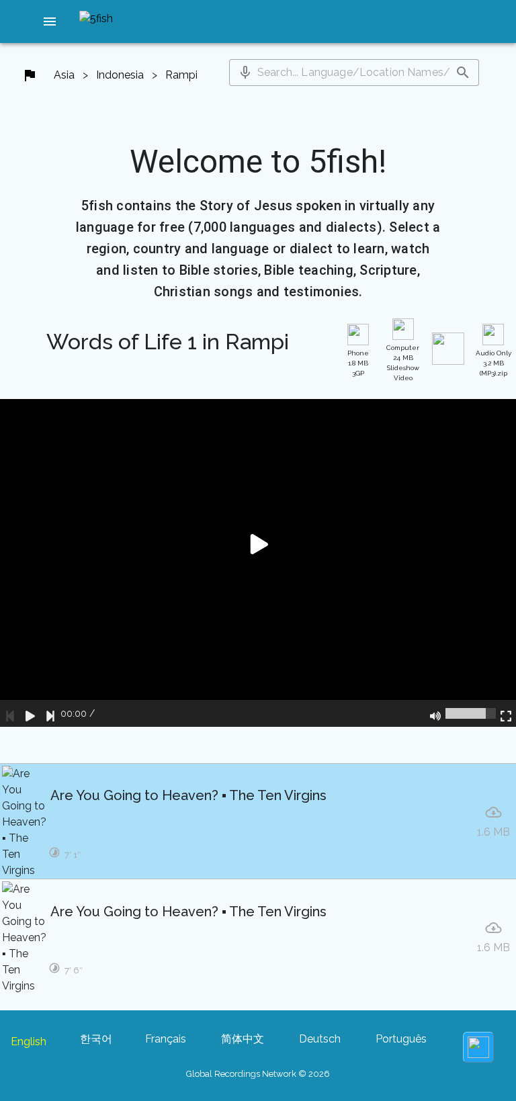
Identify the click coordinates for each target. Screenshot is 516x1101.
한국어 (96, 1038)
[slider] (470, 713)
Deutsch (320, 1038)
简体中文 (242, 1038)
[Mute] (435, 713)
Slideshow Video (402, 363)
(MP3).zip (493, 363)
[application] (258, 563)
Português (401, 1038)
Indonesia (120, 75)
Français (165, 1038)
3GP (358, 363)
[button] (49, 21)
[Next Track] (50, 713)
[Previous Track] (10, 713)
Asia (64, 75)
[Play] (30, 713)
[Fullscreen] (506, 713)
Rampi (181, 75)
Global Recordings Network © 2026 (258, 1074)
